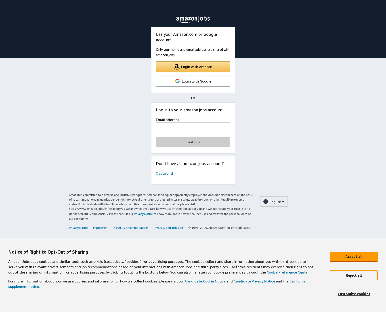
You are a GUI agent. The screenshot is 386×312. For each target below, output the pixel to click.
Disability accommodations (130, 227)
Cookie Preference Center (288, 272)
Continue (193, 142)
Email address (167, 119)
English (275, 202)
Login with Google (196, 81)
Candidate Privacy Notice (254, 281)
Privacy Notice (143, 214)
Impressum (100, 227)
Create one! (164, 173)
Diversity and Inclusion (168, 227)
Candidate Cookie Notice (205, 281)
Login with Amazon (196, 66)
